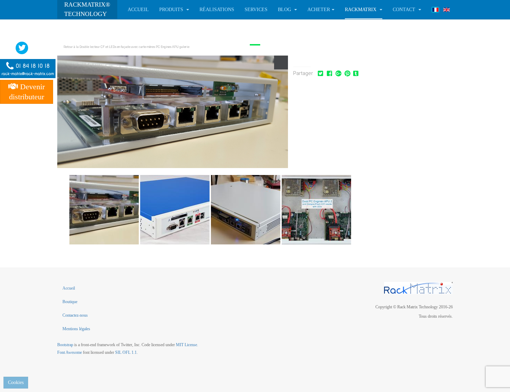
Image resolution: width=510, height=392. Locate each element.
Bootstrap (65, 344)
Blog (285, 9)
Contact (405, 9)
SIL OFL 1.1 (126, 352)
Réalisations (216, 9)
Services (256, 9)
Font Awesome (69, 352)
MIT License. (187, 344)
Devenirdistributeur (27, 91)
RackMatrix (361, 9)
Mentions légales (76, 328)
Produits (172, 9)
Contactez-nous (75, 315)
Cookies (16, 382)
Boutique (69, 301)
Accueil (138, 9)
